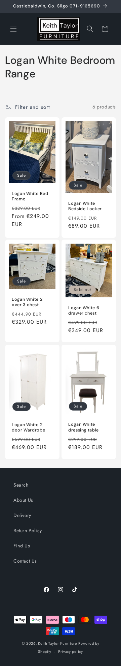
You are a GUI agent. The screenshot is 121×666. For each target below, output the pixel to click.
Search (21, 485)
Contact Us (25, 561)
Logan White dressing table (83, 427)
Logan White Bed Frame (30, 196)
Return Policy (27, 530)
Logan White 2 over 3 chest (27, 302)
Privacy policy (70, 651)
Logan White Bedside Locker (85, 205)
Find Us (21, 545)
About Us (23, 500)
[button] (13, 28)
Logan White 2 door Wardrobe (28, 427)
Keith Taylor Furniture (57, 643)
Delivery (22, 515)
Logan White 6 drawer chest (83, 310)
